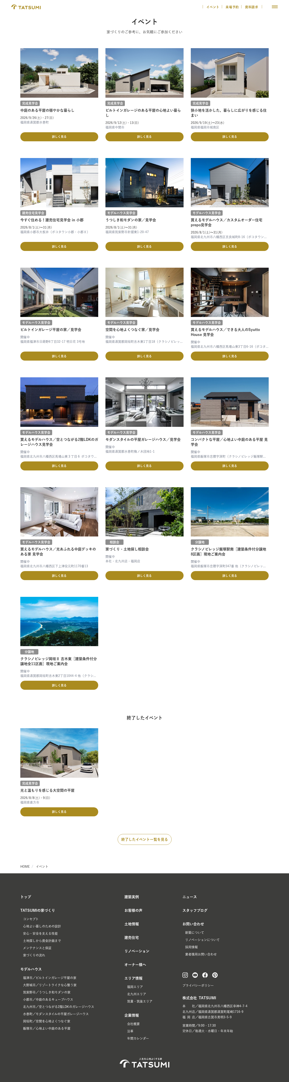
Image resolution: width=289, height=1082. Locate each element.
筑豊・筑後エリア (139, 1001)
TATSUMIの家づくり (37, 910)
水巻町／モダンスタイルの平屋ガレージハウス (56, 1014)
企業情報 (131, 1015)
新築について (194, 932)
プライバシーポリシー (198, 985)
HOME (25, 866)
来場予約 (232, 7)
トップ (25, 897)
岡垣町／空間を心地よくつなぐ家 (46, 1021)
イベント (212, 7)
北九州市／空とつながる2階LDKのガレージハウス (58, 1006)
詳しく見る (59, 136)
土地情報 (131, 924)
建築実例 (131, 897)
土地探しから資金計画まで (42, 940)
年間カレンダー (138, 1038)
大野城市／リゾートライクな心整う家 (50, 985)
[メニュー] (275, 6)
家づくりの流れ (34, 955)
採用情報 (191, 947)
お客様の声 (133, 910)
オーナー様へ (135, 964)
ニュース (189, 897)
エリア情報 (133, 978)
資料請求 (252, 7)
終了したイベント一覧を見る (144, 839)
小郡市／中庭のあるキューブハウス (48, 999)
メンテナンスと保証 (37, 948)
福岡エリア (135, 986)
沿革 (130, 1031)
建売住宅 (131, 937)
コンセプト (31, 919)
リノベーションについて (202, 939)
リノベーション (136, 951)
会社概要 (133, 1023)
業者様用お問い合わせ (201, 954)
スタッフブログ (194, 910)
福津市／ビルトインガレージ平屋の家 (49, 977)
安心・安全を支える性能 (40, 933)
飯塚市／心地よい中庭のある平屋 (46, 1028)
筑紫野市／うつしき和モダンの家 (46, 992)
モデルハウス (31, 969)
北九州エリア (136, 994)
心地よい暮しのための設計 (42, 926)
